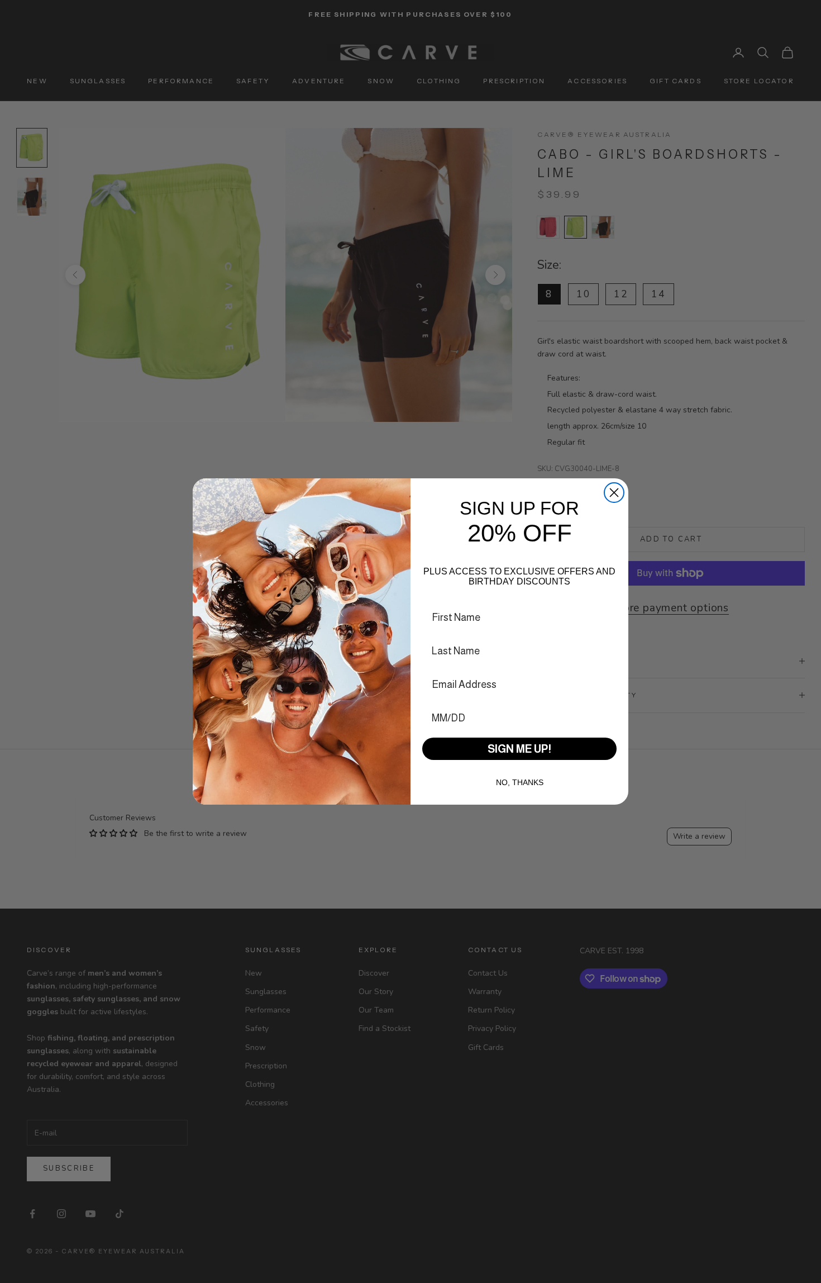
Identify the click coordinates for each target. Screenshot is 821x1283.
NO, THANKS (519, 782)
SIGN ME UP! (519, 749)
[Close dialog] (614, 492)
